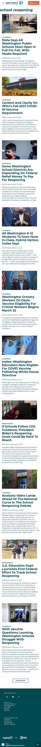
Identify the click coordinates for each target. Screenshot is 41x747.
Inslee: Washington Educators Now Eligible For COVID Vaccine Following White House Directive (20, 368)
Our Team (7, 707)
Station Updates (9, 724)
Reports (7, 710)
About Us (7, 702)
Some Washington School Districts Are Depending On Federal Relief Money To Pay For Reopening (19, 173)
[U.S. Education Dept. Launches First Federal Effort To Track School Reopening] (19, 549)
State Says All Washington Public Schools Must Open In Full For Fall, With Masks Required (19, 47)
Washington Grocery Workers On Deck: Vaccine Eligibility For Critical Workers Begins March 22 (20, 303)
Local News (6, 37)
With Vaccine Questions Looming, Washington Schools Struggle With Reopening (18, 636)
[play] (3, 745)
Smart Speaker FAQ (11, 718)
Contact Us (8, 721)
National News (7, 423)
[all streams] (38, 744)
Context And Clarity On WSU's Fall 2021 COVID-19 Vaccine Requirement (20, 108)
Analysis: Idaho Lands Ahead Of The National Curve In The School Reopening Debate (19, 501)
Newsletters (8, 723)
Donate (34, 3)
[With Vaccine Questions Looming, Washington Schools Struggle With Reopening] (19, 612)
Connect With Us (10, 704)
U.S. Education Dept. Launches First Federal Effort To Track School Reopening (19, 571)
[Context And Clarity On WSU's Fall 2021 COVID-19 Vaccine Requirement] (19, 86)
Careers (6, 709)
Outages (7, 719)
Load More (20, 680)
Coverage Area (9, 705)
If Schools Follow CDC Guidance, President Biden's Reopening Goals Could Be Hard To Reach (20, 433)
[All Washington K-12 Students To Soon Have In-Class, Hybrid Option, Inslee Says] (19, 216)
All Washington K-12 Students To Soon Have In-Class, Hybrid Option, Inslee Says (20, 238)
